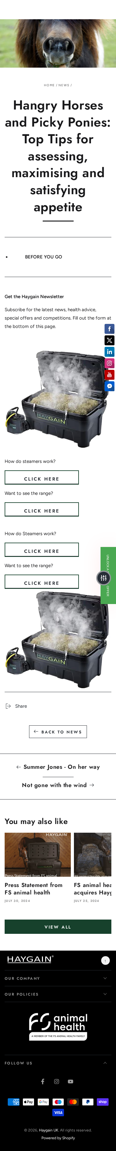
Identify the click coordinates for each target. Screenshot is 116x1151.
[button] (103, 578)
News (63, 85)
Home (49, 85)
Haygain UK (48, 1130)
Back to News (61, 732)
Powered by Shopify (58, 1138)
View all (58, 927)
